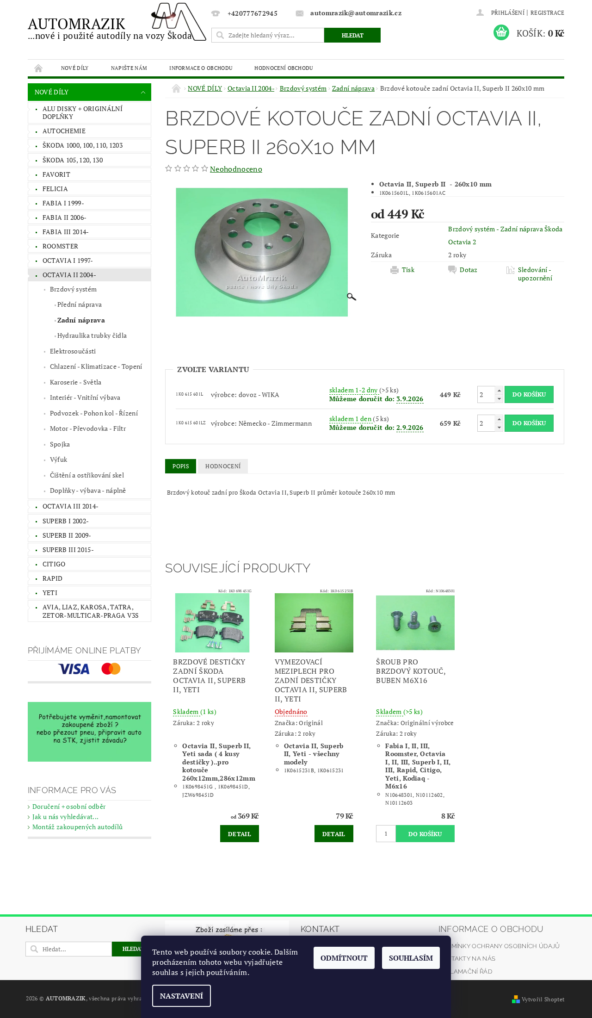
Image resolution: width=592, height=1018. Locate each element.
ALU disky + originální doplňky (83, 112)
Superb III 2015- (68, 549)
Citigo (54, 563)
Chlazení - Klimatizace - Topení (96, 366)
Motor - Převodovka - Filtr (88, 428)
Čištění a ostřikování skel (87, 475)
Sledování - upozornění (535, 274)
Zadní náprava (81, 320)
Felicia (55, 188)
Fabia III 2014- (66, 231)
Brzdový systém (73, 289)
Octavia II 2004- (69, 274)
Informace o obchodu (200, 67)
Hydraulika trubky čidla (92, 335)
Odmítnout (344, 958)
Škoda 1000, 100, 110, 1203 (83, 145)
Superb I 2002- (66, 520)
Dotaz (469, 270)
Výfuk (59, 459)
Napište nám (129, 67)
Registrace (547, 12)
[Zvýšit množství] (499, 390)
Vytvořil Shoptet (543, 999)
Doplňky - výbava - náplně (88, 490)
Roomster (61, 246)
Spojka (60, 444)
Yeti (50, 592)
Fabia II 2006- (64, 217)
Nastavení (181, 996)
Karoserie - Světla (76, 382)
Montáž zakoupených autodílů (77, 826)
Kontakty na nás (467, 958)
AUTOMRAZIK (110, 27)
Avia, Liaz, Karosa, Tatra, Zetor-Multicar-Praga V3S (91, 611)
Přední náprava (79, 304)
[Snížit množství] (499, 398)
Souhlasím (411, 958)
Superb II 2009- (67, 535)
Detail (239, 834)
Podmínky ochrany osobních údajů (499, 946)
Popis (181, 466)
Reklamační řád (465, 971)
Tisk (408, 270)
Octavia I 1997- (68, 260)
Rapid (53, 578)
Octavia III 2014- (71, 506)
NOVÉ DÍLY (75, 67)
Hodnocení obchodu (283, 67)
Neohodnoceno (236, 169)
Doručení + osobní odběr (68, 806)
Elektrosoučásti (73, 351)
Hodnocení (222, 466)
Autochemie (64, 130)
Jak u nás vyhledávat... (65, 816)
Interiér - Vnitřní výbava (85, 397)
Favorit (56, 174)
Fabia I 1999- (63, 203)
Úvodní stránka (39, 68)
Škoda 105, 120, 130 (73, 159)
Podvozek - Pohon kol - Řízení (94, 413)
